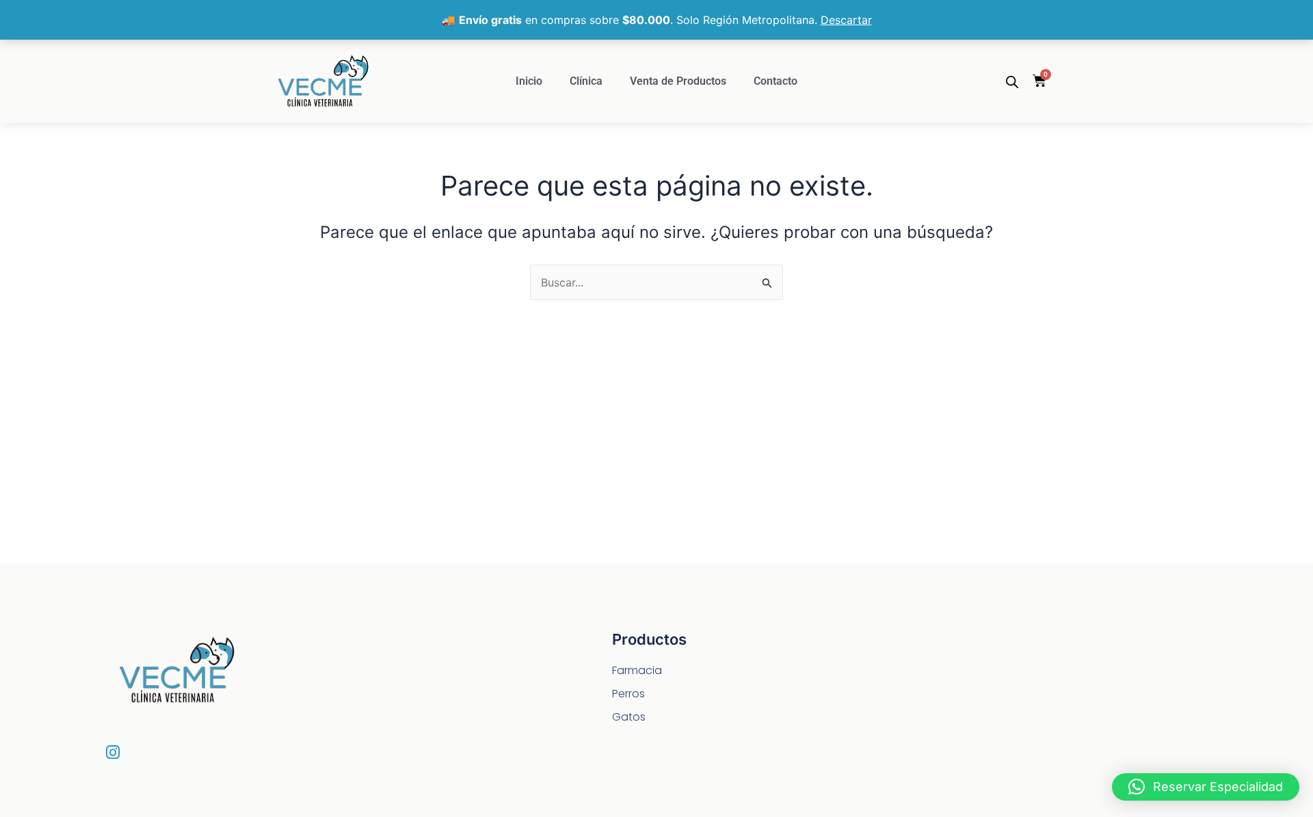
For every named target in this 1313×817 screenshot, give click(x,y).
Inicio (529, 81)
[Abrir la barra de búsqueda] (1012, 82)
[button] (1205, 787)
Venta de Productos (678, 81)
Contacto (775, 81)
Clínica (586, 81)
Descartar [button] (846, 20)
